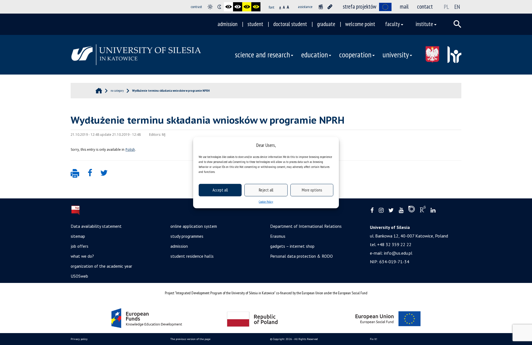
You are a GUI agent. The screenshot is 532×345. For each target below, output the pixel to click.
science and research (262, 55)
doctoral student (290, 24)
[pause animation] (320, 6)
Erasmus (277, 236)
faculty (392, 24)
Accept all (220, 190)
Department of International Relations (306, 226)
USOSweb (79, 276)
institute (424, 24)
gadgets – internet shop (292, 246)
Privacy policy (79, 339)
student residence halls (192, 256)
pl (446, 7)
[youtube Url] (401, 210)
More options (312, 190)
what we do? (82, 256)
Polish (130, 149)
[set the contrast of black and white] (228, 6)
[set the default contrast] (210, 6)
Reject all (266, 190)
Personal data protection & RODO (301, 256)
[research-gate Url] (423, 210)
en (457, 7)
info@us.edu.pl (398, 253)
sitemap (78, 236)
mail (404, 6)
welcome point (360, 24)
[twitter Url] (391, 210)
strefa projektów (359, 6)
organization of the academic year (101, 266)
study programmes (186, 236)
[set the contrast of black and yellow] (246, 6)
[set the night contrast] (219, 6)
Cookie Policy (266, 201)
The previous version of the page (190, 339)
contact (425, 6)
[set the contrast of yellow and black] (255, 6)
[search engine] (457, 24)
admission (227, 24)
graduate (326, 24)
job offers (79, 246)
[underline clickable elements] (329, 6)
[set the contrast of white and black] (237, 6)
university (396, 55)
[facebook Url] (372, 210)
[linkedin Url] (433, 210)
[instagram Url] (381, 210)
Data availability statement (96, 226)
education (314, 55)
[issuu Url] (411, 210)
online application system (193, 226)
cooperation (355, 55)
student (255, 24)
